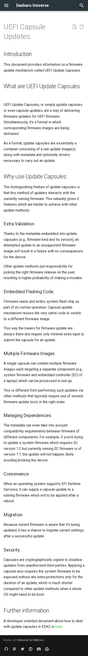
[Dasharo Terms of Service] (47, 648)
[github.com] (6, 648)
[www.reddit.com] (30, 648)
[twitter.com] (22, 648)
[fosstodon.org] (14, 648)
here (58, 626)
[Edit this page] (81, 27)
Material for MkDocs (31, 640)
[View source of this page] (74, 27)
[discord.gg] (38, 648)
